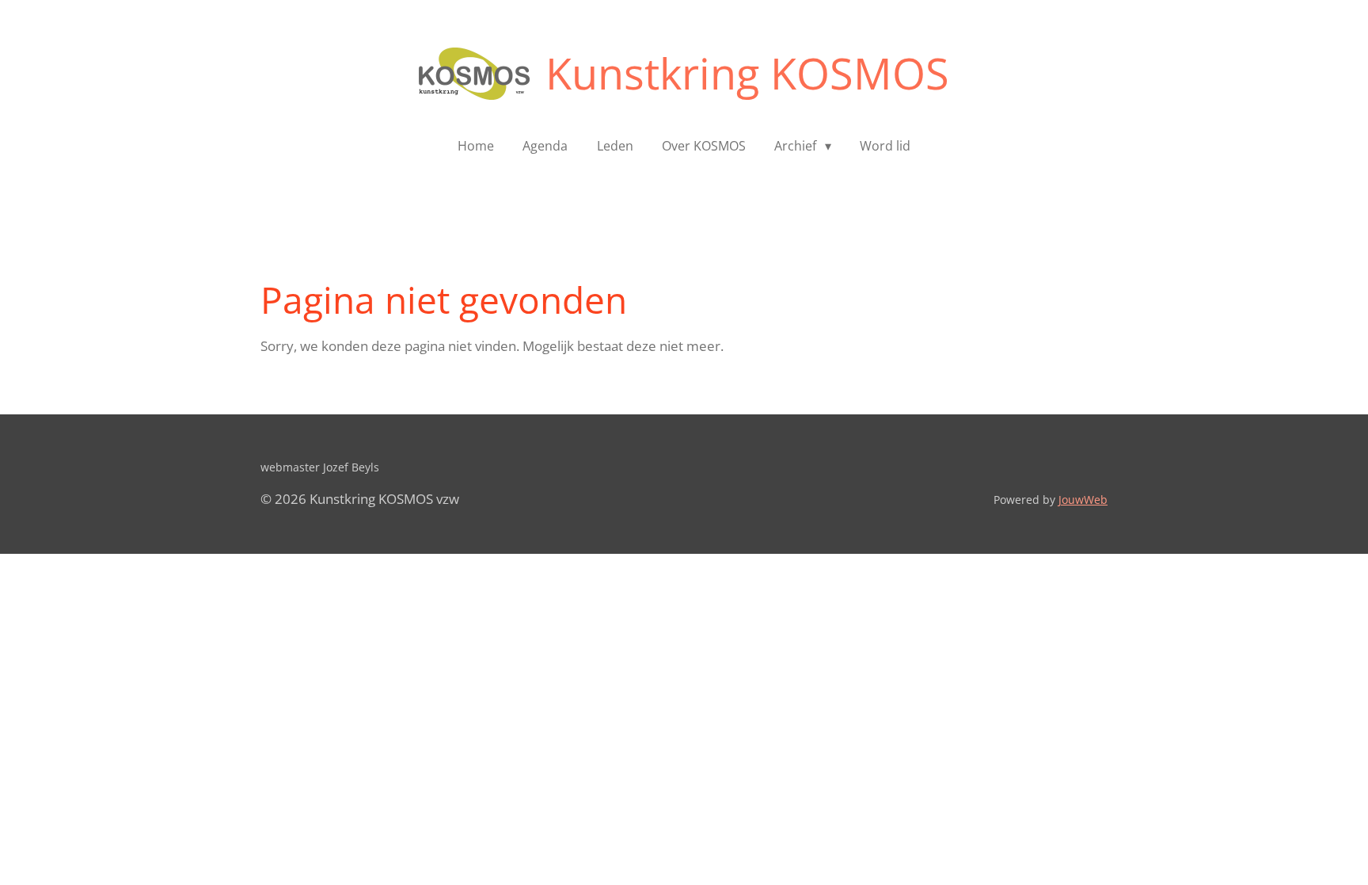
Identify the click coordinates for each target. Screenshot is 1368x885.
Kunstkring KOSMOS (747, 73)
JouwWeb (1083, 499)
